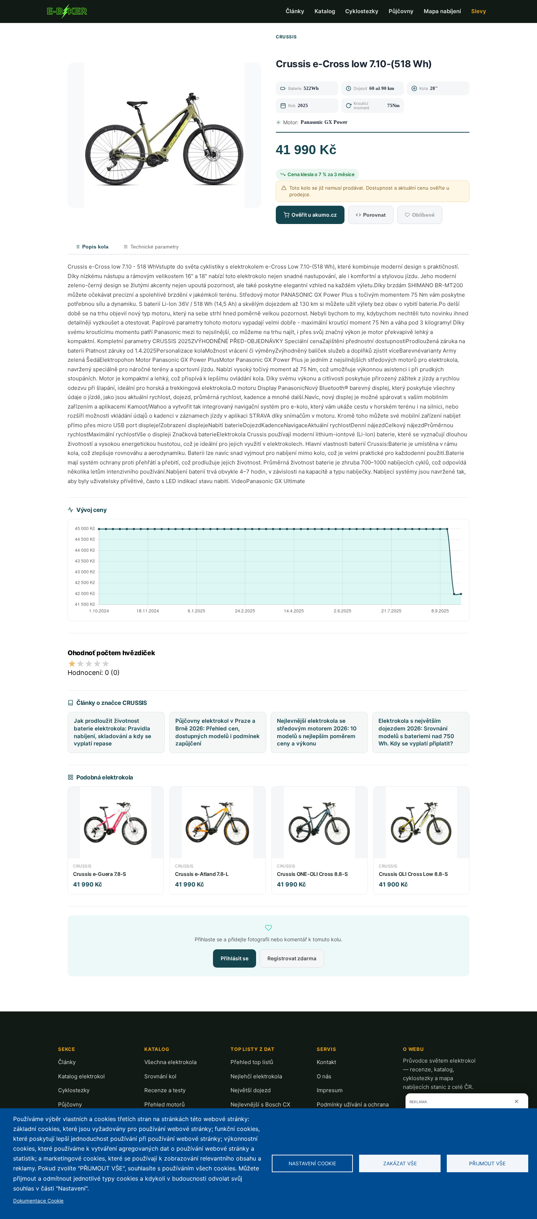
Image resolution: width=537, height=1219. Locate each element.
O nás (324, 1076)
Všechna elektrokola (170, 1062)
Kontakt (326, 1062)
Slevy (478, 11)
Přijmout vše (487, 1163)
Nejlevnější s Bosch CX (260, 1104)
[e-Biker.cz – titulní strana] (66, 11)
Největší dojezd (251, 1090)
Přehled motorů (164, 1104)
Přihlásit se (234, 958)
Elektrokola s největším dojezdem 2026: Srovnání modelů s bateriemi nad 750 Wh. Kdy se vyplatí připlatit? (416, 732)
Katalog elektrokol (81, 1076)
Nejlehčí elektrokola (256, 1076)
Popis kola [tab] (95, 247)
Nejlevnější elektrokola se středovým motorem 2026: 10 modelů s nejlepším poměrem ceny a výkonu (317, 732)
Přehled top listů (252, 1062)
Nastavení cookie (312, 1163)
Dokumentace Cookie (38, 1201)
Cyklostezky (361, 11)
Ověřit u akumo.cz (314, 215)
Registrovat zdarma (291, 958)
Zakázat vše (400, 1163)
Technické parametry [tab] (154, 247)
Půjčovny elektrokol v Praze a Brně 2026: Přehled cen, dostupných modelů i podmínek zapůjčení (217, 732)
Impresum (330, 1090)
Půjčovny (401, 11)
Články (295, 11)
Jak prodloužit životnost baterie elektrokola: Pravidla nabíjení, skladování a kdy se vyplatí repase (112, 732)
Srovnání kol (160, 1076)
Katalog (325, 11)
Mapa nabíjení (442, 11)
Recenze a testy (165, 1090)
